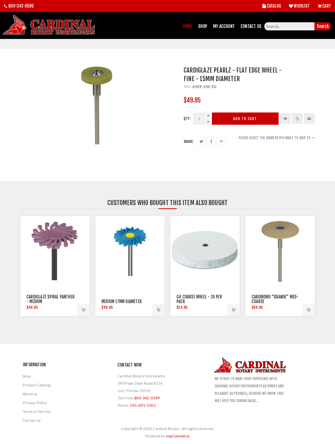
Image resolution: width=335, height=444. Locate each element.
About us (30, 394)
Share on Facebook (211, 141)
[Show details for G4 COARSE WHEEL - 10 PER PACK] (205, 250)
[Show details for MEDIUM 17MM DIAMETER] (130, 250)
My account (224, 26)
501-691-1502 (142, 405)
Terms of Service (36, 411)
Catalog (274, 6)
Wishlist (302, 6)
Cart (326, 6)
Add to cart (245, 118)
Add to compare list (297, 118)
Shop (202, 26)
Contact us (32, 420)
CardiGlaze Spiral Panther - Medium (50, 299)
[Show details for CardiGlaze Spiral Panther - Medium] (55, 250)
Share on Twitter (201, 141)
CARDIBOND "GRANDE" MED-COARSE (275, 299)
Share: (189, 141)
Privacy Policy (35, 402)
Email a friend (309, 118)
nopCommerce (178, 436)
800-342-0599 (21, 6)
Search (323, 26)
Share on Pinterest (221, 141)
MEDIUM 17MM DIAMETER (122, 301)
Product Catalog (37, 385)
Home (187, 26)
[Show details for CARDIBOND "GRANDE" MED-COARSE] (280, 250)
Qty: (187, 118)
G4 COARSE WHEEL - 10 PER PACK (199, 299)
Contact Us (251, 26)
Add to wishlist (285, 118)
